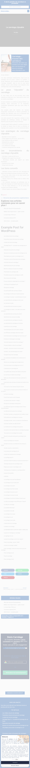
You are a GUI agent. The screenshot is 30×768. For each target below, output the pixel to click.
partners (11, 739)
